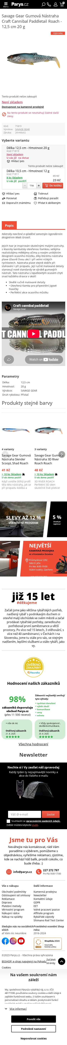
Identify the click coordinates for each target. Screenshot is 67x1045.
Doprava (7, 902)
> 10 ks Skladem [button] (11, 474)
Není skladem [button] (12, 102)
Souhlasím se (18, 821)
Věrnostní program (13, 909)
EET (36, 906)
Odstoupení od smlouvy (16, 895)
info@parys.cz (22, 872)
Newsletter (40, 895)
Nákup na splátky (12, 916)
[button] (55, 4)
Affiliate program (44, 913)
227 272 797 (51, 870)
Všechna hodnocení (33, 744)
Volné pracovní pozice (47, 909)
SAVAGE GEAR (22, 129)
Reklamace (8, 899)
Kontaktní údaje (43, 899)
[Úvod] (21, 4)
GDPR (37, 902)
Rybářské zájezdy (44, 916)
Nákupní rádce (10, 913)
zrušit (35, 825)
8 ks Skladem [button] (15, 177)
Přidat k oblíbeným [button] (49, 203)
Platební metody (11, 906)
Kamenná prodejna (45, 891)
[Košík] (62, 4)
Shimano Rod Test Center (49, 920)
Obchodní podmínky (14, 891)
